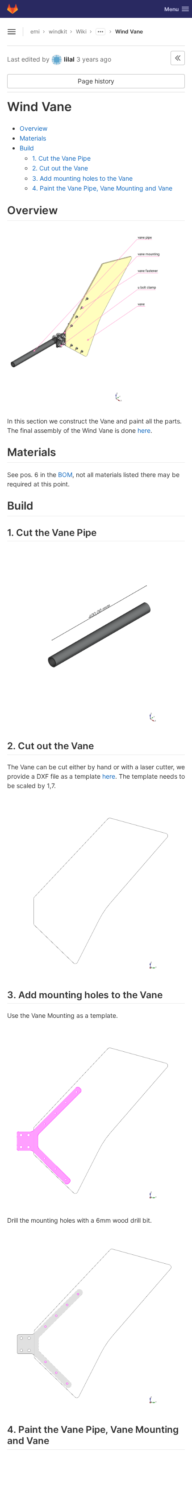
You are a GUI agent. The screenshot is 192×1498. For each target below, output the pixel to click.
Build (27, 148)
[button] (178, 58)
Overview (33, 128)
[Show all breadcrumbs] (100, 31)
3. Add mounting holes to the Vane (82, 178)
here (144, 430)
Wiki (81, 31)
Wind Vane (129, 31)
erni (35, 31)
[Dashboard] (12, 9)
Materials (33, 138)
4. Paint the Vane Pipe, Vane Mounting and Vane (102, 188)
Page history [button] (96, 81)
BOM (65, 474)
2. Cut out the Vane (60, 168)
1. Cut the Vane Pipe (61, 158)
